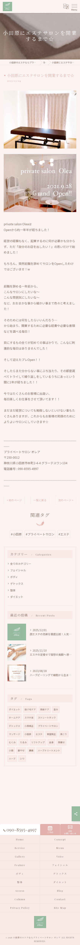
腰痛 (31, 750)
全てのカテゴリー (20, 564)
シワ (22, 758)
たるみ (23, 742)
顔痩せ (61, 742)
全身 (51, 742)
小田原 (28, 734)
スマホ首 (29, 717)
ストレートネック (47, 717)
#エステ (63, 534)
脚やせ (21, 750)
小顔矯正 (29, 725)
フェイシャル (18, 570)
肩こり (63, 734)
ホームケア (14, 717)
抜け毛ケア (30, 709)
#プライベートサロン (40, 534)
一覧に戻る (40, 500)
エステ (39, 734)
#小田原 (16, 534)
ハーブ (12, 758)
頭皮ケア (44, 709)
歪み (56, 709)
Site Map (60, 907)
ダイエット (16, 597)
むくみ (12, 742)
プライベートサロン (48, 725)
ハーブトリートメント (49, 750)
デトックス (16, 583)
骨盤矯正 (51, 734)
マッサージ (14, 734)
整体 (12, 590)
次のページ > (65, 500)
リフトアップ (38, 742)
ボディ (14, 577)
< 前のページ (14, 500)
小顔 (11, 750)
